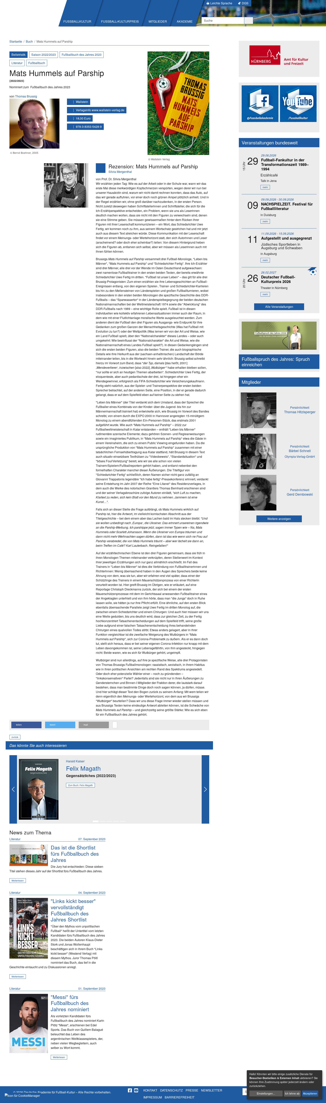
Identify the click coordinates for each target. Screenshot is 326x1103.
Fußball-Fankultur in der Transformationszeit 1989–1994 (285, 164)
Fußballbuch (36, 63)
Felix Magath (83, 768)
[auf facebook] (130, 1090)
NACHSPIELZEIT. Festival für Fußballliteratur (287, 206)
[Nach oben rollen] (319, 1096)
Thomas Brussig (26, 96)
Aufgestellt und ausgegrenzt (286, 238)
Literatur (17, 63)
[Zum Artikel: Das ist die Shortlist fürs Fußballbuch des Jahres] (28, 855)
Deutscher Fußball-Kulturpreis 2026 (278, 279)
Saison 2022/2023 (43, 54)
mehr (265, 187)
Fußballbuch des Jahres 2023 (81, 54)
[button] (26, 725)
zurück (15, 737)
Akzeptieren (310, 1093)
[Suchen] (248, 20)
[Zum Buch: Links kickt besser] (28, 928)
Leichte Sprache (221, 3)
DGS (245, 3)
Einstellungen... (266, 1093)
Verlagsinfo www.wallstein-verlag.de (99, 110)
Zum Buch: (80, 785)
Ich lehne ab (292, 1093)
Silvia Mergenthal (120, 171)
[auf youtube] (136, 1090)
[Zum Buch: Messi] (28, 1023)
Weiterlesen (18, 880)
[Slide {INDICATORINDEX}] (95, 821)
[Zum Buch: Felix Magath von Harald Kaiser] (38, 789)
